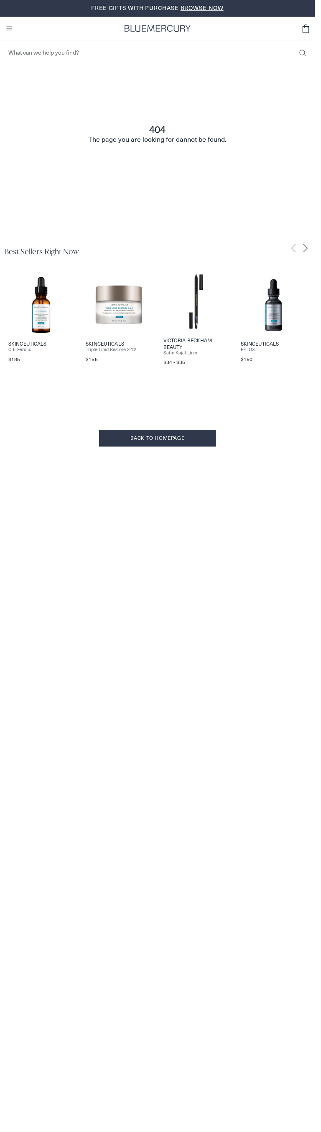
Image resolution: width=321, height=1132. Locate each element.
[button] (306, 28)
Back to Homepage (157, 438)
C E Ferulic (19, 349)
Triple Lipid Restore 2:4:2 (111, 349)
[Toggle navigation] (9, 28)
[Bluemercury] (158, 28)
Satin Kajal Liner (180, 353)
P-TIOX (248, 349)
